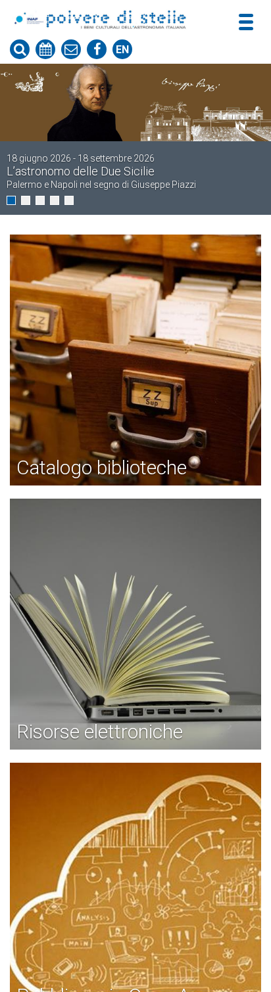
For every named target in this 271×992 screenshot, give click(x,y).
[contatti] (71, 49)
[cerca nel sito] (20, 49)
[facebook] (97, 49)
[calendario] (45, 49)
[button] (11, 200)
